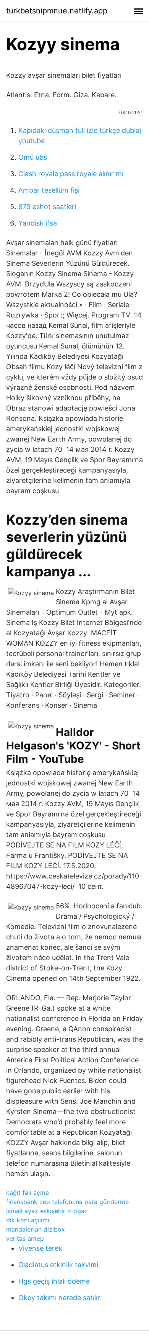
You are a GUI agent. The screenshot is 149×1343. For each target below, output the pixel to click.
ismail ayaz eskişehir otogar (46, 1211)
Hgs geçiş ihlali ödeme (54, 1281)
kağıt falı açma (27, 1192)
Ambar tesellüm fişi (48, 190)
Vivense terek (40, 1248)
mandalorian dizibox (35, 1229)
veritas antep (25, 1238)
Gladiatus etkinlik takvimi (58, 1265)
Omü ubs (32, 157)
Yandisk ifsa (37, 223)
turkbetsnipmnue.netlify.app (56, 11)
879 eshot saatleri (47, 207)
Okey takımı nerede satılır (59, 1298)
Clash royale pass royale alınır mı (70, 174)
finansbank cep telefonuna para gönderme (67, 1202)
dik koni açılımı (27, 1220)
